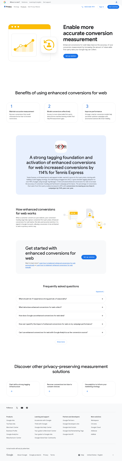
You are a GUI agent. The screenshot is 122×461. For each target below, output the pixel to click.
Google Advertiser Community (45, 438)
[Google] (9, 455)
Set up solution (89, 257)
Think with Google (41, 424)
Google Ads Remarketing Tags (73, 431)
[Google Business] (5, 2)
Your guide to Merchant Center (45, 431)
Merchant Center (12, 427)
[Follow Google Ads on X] (17, 408)
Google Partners (68, 420)
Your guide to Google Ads (43, 434)
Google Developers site (71, 424)
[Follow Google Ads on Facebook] (27, 408)
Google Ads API (68, 434)
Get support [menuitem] (47, 2)
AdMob (93, 434)
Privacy (45, 455)
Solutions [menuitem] (25, 2)
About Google (22, 455)
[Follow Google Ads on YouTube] (22, 408)
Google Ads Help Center (43, 427)
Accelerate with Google (43, 420)
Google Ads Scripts (69, 427)
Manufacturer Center (13, 438)
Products (23, 7)
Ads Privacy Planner (34, 7)
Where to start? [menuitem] (15, 2)
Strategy (16, 7)
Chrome (94, 424)
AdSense (94, 431)
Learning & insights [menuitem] (35, 2)
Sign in (101, 7)
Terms (52, 455)
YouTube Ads (10, 424)
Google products (35, 455)
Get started (113, 7)
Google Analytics (12, 434)
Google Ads (10, 420)
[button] (61, 298)
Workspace (95, 420)
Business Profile (11, 431)
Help (82, 455)
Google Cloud (96, 427)
